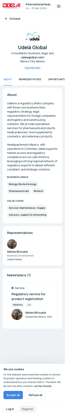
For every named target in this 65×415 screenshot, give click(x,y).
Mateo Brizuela (17, 252)
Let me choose (42, 386)
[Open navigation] (58, 6)
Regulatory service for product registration (29, 296)
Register (27, 409)
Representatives (30, 79)
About (7, 79)
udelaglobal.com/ (32, 57)
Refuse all (35, 395)
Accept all (13, 395)
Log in (10, 409)
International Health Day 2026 (39, 4)
